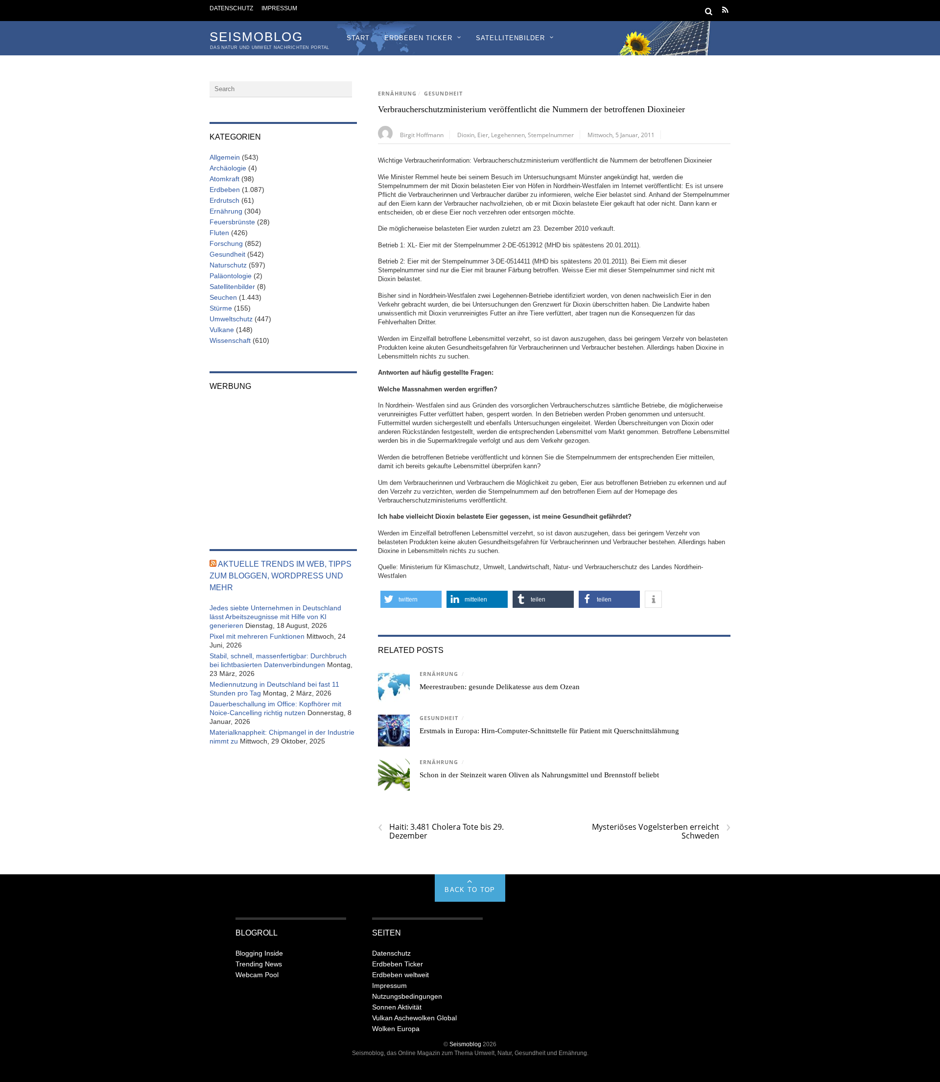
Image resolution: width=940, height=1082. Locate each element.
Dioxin (465, 135)
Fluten (219, 233)
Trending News (258, 964)
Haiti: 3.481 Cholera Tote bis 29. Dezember (441, 831)
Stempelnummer (551, 135)
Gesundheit (443, 93)
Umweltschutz (231, 319)
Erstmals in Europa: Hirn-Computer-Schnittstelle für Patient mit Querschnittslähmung (549, 731)
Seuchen (223, 297)
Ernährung (397, 93)
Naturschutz (228, 265)
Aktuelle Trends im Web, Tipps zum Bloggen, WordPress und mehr (281, 576)
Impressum (279, 8)
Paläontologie (231, 276)
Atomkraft (224, 179)
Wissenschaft (230, 340)
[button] (411, 599)
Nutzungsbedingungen (407, 996)
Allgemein (225, 157)
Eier (482, 135)
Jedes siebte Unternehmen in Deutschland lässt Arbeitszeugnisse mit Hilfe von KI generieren (275, 616)
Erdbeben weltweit (400, 975)
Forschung (226, 243)
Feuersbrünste (232, 222)
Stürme (221, 308)
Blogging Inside (259, 953)
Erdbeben (225, 189)
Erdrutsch (224, 200)
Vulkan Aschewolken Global (414, 1018)
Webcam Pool (257, 975)
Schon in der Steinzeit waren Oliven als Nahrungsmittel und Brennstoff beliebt (539, 775)
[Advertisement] (283, 463)
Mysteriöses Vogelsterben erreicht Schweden (661, 831)
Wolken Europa (396, 1029)
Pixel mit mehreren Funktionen (257, 636)
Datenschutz (231, 8)
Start (358, 38)
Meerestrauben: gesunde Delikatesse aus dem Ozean (500, 687)
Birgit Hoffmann (422, 135)
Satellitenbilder (510, 38)
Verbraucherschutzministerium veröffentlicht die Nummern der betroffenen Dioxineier (531, 109)
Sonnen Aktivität (397, 1007)
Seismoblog (465, 1044)
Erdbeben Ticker (418, 38)
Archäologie (228, 168)
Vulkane (222, 330)
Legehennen (508, 135)
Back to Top (470, 889)
